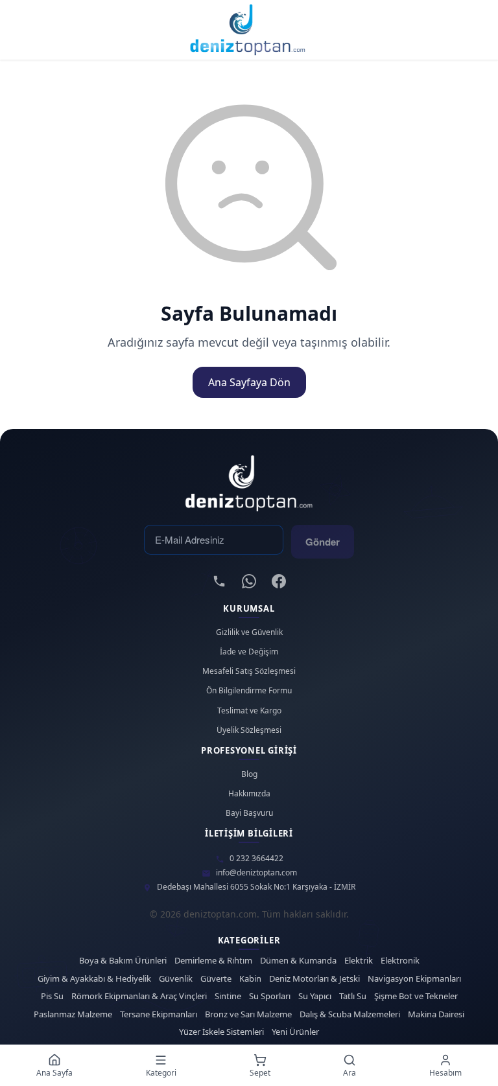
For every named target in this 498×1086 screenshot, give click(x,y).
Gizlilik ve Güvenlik (249, 632)
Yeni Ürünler (295, 1031)
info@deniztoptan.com (256, 873)
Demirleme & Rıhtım (213, 960)
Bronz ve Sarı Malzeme (248, 1014)
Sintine (228, 996)
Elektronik (400, 960)
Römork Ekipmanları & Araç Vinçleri (139, 996)
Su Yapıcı (314, 996)
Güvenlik (176, 978)
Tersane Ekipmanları (158, 1014)
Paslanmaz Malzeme (73, 1014)
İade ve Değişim (249, 652)
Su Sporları (269, 996)
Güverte (215, 978)
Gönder (322, 542)
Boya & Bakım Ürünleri (123, 960)
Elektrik (358, 960)
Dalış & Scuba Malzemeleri (350, 1014)
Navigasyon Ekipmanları (414, 978)
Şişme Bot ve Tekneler (416, 996)
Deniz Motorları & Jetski (314, 978)
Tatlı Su (352, 996)
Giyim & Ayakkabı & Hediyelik (94, 978)
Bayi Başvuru (249, 813)
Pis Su (52, 996)
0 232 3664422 (256, 858)
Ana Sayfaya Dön (249, 382)
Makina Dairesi (436, 1014)
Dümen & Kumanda (298, 960)
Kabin (250, 978)
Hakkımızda (249, 794)
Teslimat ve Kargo (249, 711)
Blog (249, 774)
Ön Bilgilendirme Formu (249, 691)
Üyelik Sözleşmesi (249, 730)
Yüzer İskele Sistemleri (221, 1031)
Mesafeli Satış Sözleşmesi (249, 671)
